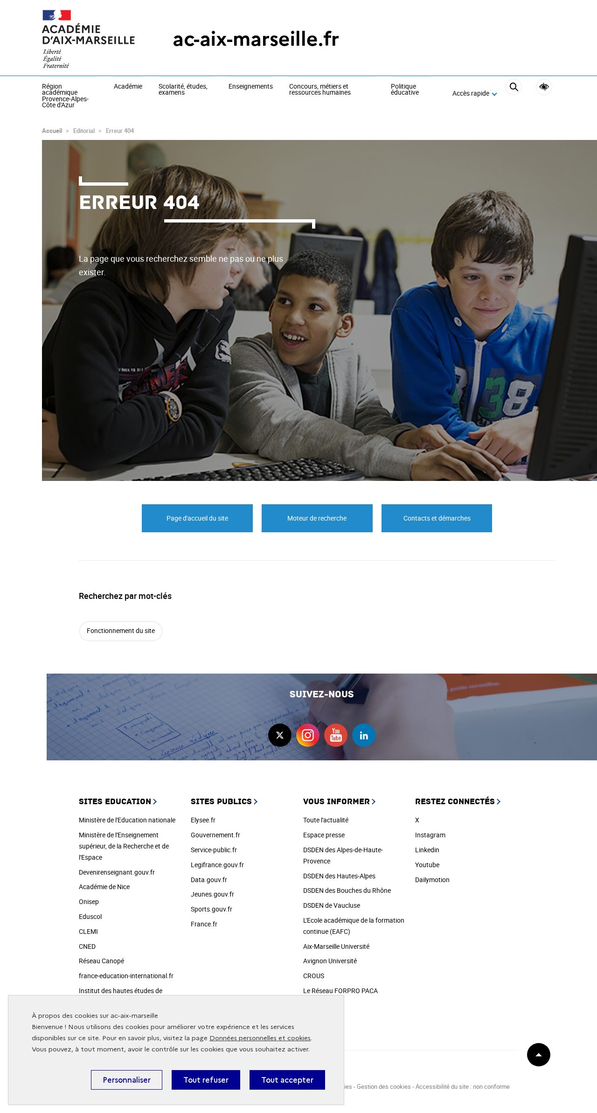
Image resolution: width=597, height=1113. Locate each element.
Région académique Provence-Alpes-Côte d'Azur (65, 96)
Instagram (430, 834)
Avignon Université (330, 960)
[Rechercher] (514, 94)
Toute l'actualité (325, 819)
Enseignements (251, 86)
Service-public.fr (214, 849)
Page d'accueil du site (197, 518)
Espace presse (324, 834)
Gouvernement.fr (215, 834)
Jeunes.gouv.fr (212, 894)
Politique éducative (405, 89)
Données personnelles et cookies (260, 1038)
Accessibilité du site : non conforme (463, 1086)
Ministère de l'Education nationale (127, 819)
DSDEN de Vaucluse (331, 905)
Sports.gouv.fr (211, 908)
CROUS (313, 975)
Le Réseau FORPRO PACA (340, 990)
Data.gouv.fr (209, 879)
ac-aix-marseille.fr (256, 39)
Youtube (427, 864)
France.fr (204, 923)
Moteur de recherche (317, 518)
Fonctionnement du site (121, 630)
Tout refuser (206, 1079)
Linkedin (427, 849)
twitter (280, 735)
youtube (335, 735)
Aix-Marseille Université (336, 946)
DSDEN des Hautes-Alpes (339, 875)
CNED (87, 946)
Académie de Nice (104, 886)
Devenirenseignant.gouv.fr (117, 872)
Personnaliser (127, 1079)
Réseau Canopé (101, 960)
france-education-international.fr (126, 975)
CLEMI (88, 931)
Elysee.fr (203, 819)
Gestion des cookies (384, 1086)
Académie (128, 86)
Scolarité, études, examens (183, 89)
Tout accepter (287, 1079)
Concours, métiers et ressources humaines (320, 89)
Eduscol (90, 916)
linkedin (363, 735)
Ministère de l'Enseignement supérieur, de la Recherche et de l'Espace (124, 846)
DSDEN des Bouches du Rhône (347, 890)
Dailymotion (432, 879)
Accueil (52, 130)
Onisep (89, 901)
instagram (307, 735)
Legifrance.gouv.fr (217, 864)
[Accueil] (88, 39)
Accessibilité (544, 87)
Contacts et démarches (437, 518)
